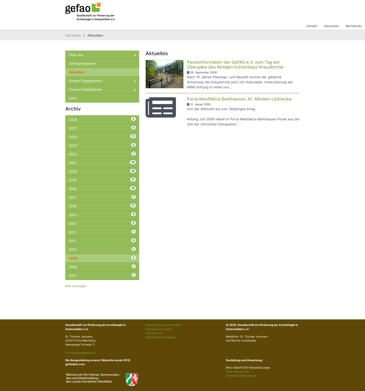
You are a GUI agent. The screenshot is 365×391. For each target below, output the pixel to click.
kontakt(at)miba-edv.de (241, 375)
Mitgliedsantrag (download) (163, 325)
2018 (101, 189)
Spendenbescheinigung (160, 337)
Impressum (331, 26)
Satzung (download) (158, 329)
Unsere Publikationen (85, 89)
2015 (101, 215)
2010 (101, 249)
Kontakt (311, 26)
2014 (101, 223)
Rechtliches (354, 26)
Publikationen (154, 333)
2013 (101, 232)
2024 (101, 136)
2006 (101, 267)
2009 (101, 258)
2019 (101, 180)
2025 (101, 128)
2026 (101, 119)
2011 (101, 241)
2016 (101, 206)
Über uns (76, 55)
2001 (101, 275)
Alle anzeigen (76, 286)
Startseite (73, 35)
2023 (101, 145)
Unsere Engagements (86, 81)
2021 (101, 163)
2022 (101, 154)
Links (73, 98)
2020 (101, 171)
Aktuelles (76, 72)
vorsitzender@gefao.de (80, 352)
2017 (101, 197)
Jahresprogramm (82, 63)
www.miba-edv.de (237, 371)
